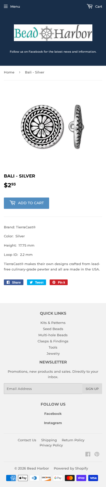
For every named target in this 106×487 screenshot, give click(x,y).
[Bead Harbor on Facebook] (88, 455)
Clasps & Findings (53, 341)
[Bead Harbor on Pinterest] (97, 455)
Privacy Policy (51, 445)
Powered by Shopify (71, 468)
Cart (98, 6)
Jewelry (53, 353)
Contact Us (27, 440)
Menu (15, 6)
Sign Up (92, 389)
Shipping (49, 440)
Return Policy (73, 440)
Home (9, 72)
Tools (53, 347)
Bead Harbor (38, 468)
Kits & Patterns (53, 323)
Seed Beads (53, 329)
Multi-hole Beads (53, 335)
